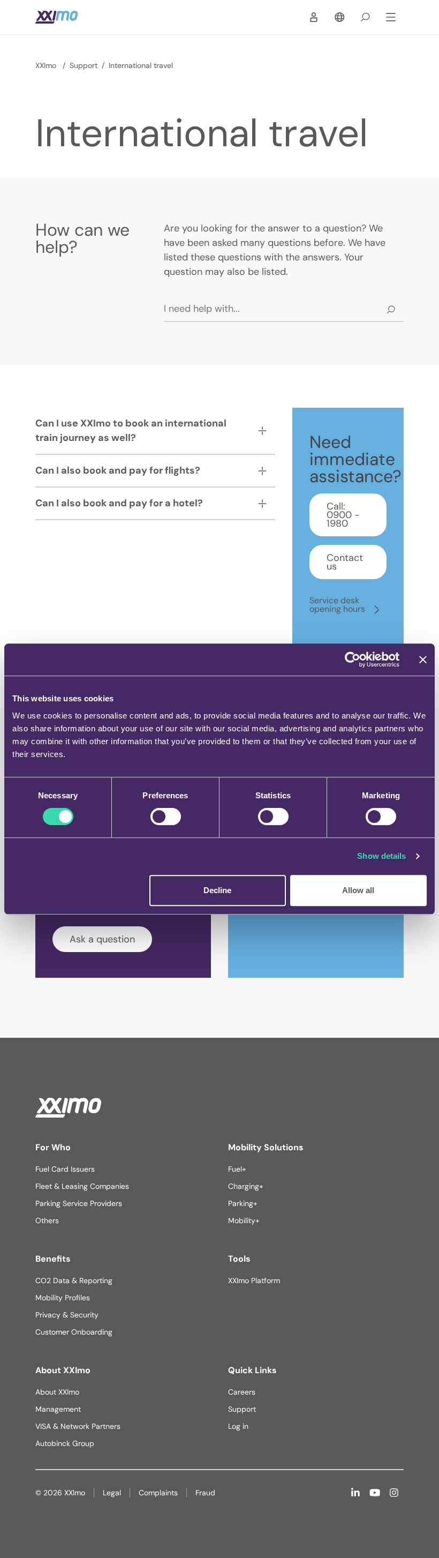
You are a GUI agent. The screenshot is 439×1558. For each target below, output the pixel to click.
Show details (381, 855)
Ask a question (102, 939)
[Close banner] (423, 659)
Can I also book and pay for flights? (117, 470)
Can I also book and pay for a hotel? (119, 503)
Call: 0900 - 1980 (343, 515)
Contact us (345, 562)
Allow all (358, 890)
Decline (217, 890)
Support (83, 65)
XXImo (46, 65)
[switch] (165, 816)
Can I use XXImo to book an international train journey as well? (130, 430)
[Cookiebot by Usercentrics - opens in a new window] (352, 659)
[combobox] (284, 309)
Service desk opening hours (338, 605)
